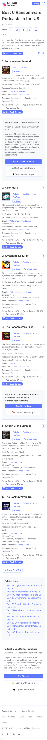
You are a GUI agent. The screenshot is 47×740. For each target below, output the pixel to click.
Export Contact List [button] (14, 53)
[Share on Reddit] (29, 29)
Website (16, 194)
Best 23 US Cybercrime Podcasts (23, 622)
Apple (24, 67)
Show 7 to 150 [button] (14, 570)
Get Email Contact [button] (13, 112)
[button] (38, 53)
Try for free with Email (23, 161)
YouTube (16, 197)
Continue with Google (24, 168)
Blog (30, 717)
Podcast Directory (9, 711)
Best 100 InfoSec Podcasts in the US (24, 594)
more (17, 48)
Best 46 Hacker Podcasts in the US (23, 591)
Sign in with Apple (25, 689)
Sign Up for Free (23, 406)
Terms (4, 722)
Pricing (36, 4)
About (21, 717)
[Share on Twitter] (17, 29)
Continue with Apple (24, 174)
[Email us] (36, 29)
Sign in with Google (25, 683)
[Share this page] (4, 34)
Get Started (23, 676)
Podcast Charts (8, 717)
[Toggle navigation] (43, 3)
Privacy (39, 717)
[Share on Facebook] (11, 29)
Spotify (16, 67)
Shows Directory (29, 711)
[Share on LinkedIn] (23, 29)
